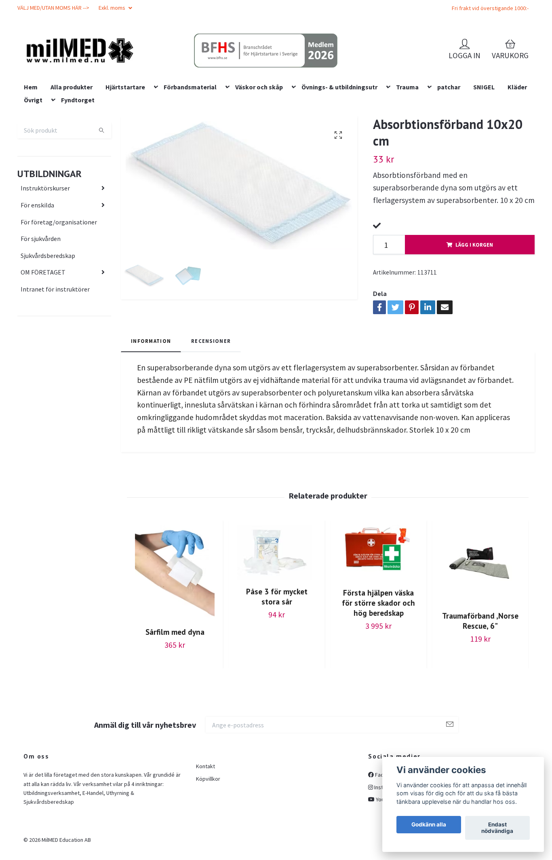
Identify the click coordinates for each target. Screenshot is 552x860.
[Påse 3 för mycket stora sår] (276, 604)
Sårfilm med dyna (174, 683)
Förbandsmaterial (190, 139)
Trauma (407, 139)
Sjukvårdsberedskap (48, 307)
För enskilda (37, 257)
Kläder (517, 139)
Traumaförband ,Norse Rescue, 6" (480, 673)
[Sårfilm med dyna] (175, 625)
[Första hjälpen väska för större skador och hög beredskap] (378, 605)
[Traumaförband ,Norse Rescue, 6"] (480, 617)
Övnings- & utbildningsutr (339, 139)
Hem (31, 139)
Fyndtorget (78, 152)
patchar (448, 139)
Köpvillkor (208, 830)
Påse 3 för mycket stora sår (277, 648)
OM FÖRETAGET (43, 324)
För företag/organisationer (59, 274)
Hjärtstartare (125, 139)
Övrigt (33, 152)
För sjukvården (41, 290)
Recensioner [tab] (211, 392)
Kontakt (205, 818)
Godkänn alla (428, 825)
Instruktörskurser (45, 240)
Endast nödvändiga (497, 828)
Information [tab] (151, 392)
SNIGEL (484, 139)
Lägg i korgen (474, 296)
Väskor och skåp (259, 139)
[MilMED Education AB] (136, 65)
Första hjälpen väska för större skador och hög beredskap (378, 654)
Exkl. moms (112, 7)
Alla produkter (72, 139)
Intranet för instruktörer (55, 341)
